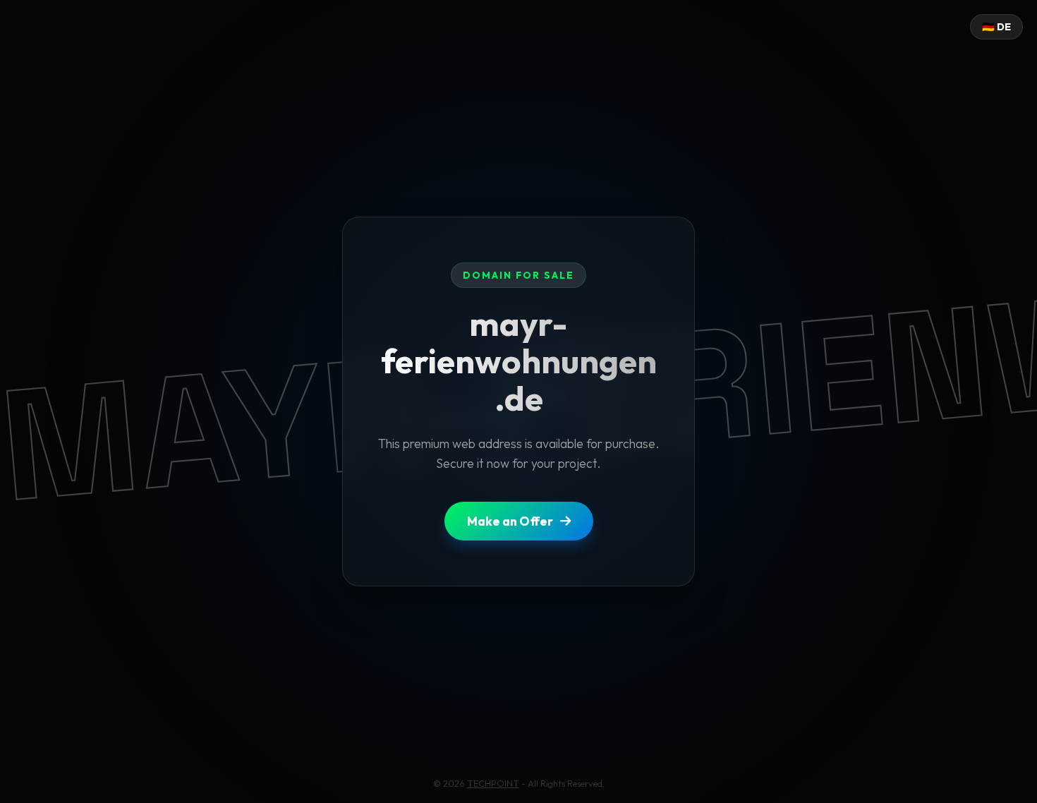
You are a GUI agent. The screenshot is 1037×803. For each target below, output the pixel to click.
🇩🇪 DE (996, 26)
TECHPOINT (493, 783)
